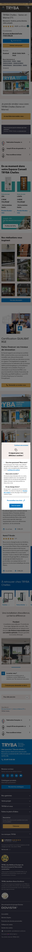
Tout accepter (16, 505)
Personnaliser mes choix (14, 500)
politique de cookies (13, 470)
